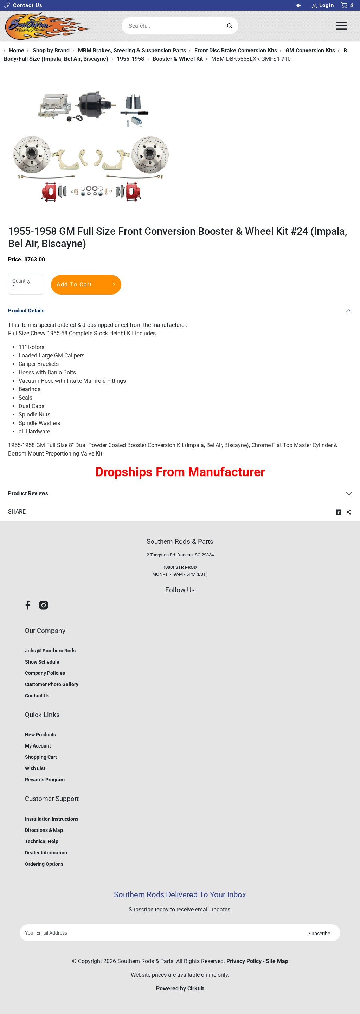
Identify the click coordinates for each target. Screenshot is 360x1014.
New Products (40, 734)
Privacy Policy (244, 961)
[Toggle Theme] (300, 5)
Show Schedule (42, 662)
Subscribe (319, 933)
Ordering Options (44, 864)
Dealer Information (46, 852)
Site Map (277, 961)
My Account (38, 746)
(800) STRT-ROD (180, 567)
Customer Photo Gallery (51, 684)
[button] (23, 5)
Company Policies (45, 673)
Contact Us (37, 695)
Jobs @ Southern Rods (50, 650)
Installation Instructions (51, 819)
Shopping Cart (41, 757)
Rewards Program (45, 779)
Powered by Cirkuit (180, 988)
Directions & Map (44, 830)
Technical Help (41, 841)
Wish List (35, 768)
